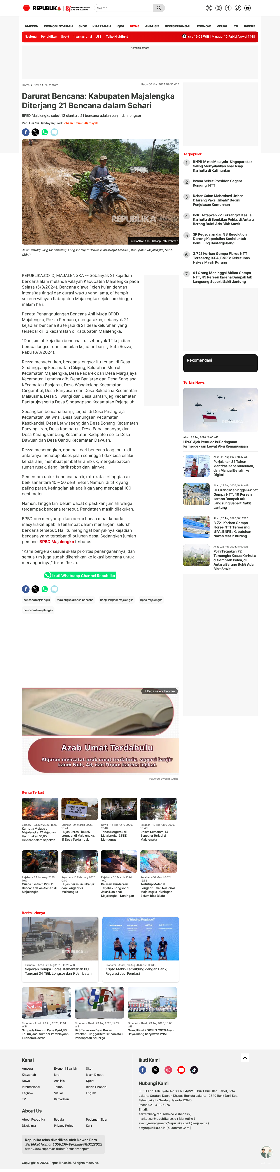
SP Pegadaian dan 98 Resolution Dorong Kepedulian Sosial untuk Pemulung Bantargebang (220, 238)
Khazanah (29, 1074)
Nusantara (51, 85)
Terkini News (194, 382)
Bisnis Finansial (178, 26)
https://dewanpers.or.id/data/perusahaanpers (57, 1149)
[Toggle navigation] (26, 7)
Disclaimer (29, 1125)
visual (222, 26)
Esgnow (27, 1093)
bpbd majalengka (151, 600)
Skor (89, 1068)
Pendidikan (49, 36)
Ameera (27, 1068)
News (37, 85)
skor (83, 26)
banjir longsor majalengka (116, 600)
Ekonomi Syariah (58, 26)
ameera (31, 26)
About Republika (33, 1119)
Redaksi (59, 1119)
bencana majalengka (36, 600)
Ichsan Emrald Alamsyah (81, 123)
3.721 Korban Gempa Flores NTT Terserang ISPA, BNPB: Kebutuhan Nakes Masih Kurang (221, 257)
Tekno (58, 1087)
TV (236, 26)
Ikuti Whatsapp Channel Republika (83, 576)
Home (26, 85)
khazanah (102, 26)
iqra (120, 26)
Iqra (57, 1074)
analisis (152, 26)
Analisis (59, 1081)
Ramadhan (61, 1099)
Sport (65, 36)
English (91, 1093)
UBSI (99, 36)
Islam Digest (94, 1074)
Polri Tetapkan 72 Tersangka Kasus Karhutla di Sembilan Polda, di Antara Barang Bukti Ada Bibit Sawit (223, 219)
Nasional (31, 36)
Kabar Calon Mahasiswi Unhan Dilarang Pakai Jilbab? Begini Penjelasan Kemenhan (218, 200)
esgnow (204, 26)
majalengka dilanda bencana (75, 600)
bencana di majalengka (38, 610)
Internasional (82, 36)
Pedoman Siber (96, 1119)
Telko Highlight (117, 36)
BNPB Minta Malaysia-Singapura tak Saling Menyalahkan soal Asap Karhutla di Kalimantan (222, 166)
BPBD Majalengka (56, 541)
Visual (58, 1093)
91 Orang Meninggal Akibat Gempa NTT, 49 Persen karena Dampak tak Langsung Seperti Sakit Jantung (222, 277)
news (134, 26)
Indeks (249, 26)
